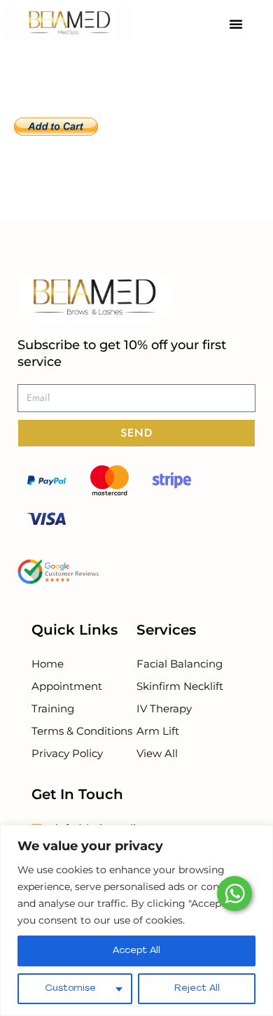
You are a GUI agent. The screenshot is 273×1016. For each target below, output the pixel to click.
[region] (136, 920)
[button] (235, 23)
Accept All (136, 950)
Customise (70, 988)
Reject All (197, 988)
